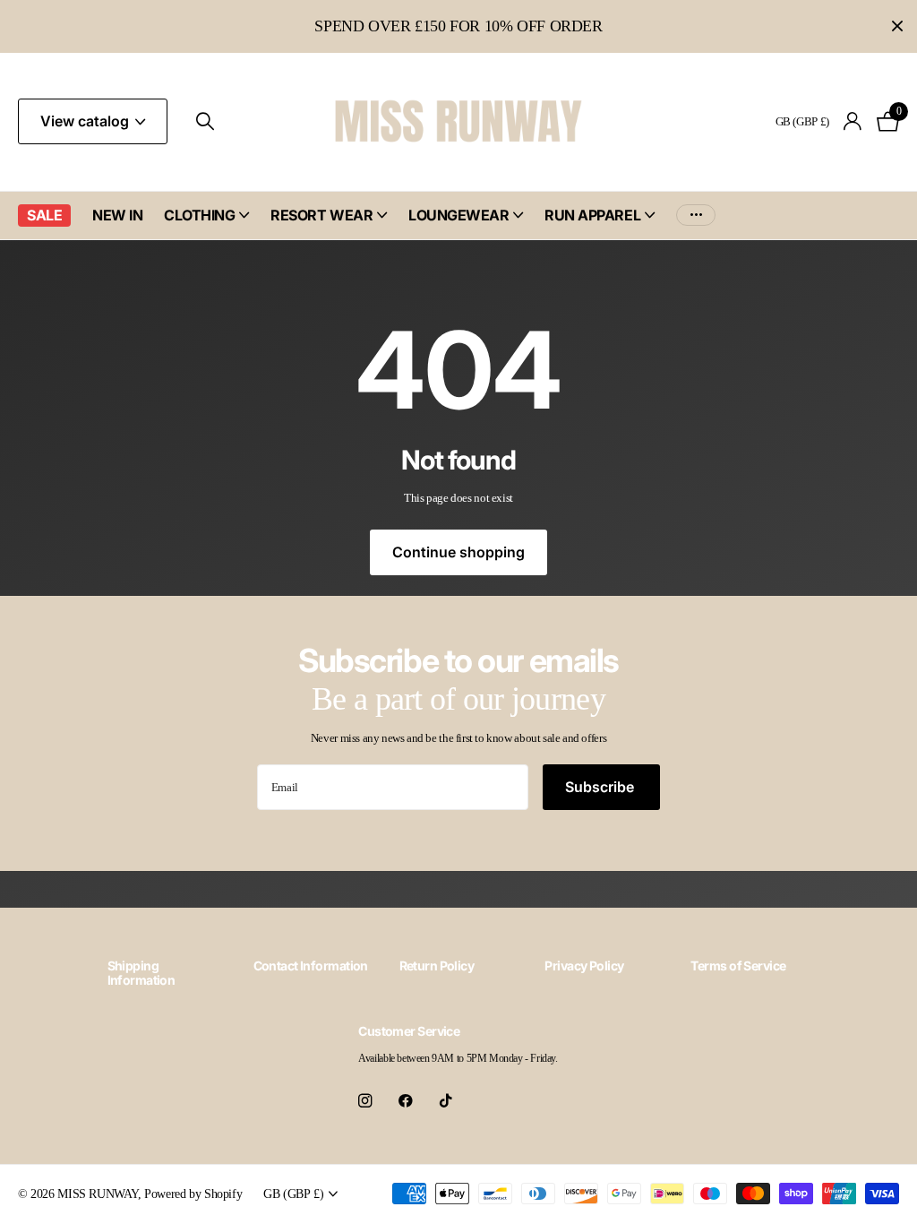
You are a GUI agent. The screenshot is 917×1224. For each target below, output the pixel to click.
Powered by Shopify (193, 1193)
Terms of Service (737, 965)
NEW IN (117, 215)
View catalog (86, 121)
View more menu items (696, 215)
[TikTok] (446, 1101)
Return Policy (437, 965)
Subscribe (601, 787)
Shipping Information (141, 972)
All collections (206, 225)
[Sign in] (853, 121)
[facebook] (406, 1101)
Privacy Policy (583, 965)
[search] (205, 121)
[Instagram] (365, 1101)
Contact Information (310, 965)
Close (897, 26)
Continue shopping (458, 552)
